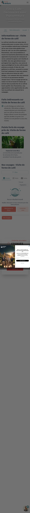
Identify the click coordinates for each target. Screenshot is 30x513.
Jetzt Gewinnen (22, 260)
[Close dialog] (29, 246)
